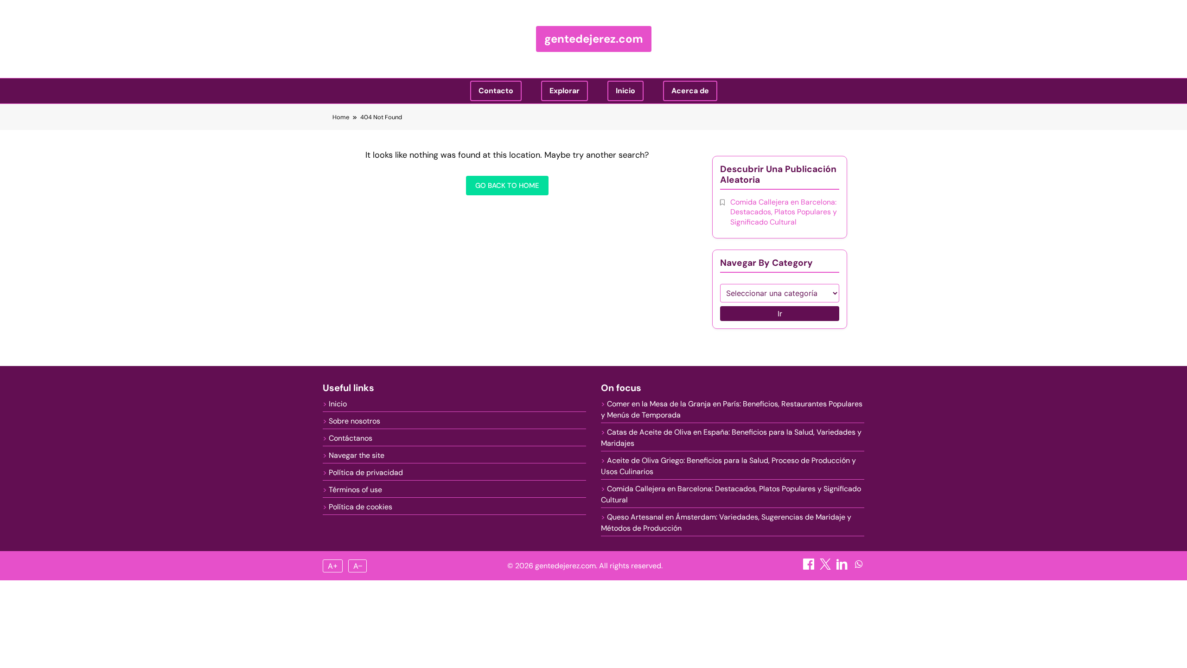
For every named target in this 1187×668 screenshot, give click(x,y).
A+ (333, 566)
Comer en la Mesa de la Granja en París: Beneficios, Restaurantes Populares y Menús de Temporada (731, 409)
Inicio (625, 91)
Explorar (564, 91)
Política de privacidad (366, 472)
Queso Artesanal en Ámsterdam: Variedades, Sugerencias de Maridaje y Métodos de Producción (726, 522)
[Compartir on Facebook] (809, 567)
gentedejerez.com (593, 39)
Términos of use (355, 490)
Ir (780, 313)
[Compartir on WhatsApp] (858, 567)
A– (357, 566)
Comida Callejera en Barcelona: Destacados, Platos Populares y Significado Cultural (783, 212)
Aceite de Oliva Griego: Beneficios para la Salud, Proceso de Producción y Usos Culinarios (728, 466)
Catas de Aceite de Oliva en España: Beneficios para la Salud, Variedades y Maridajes (731, 437)
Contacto (496, 91)
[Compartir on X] (826, 567)
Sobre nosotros (354, 421)
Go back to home (507, 185)
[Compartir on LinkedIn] (842, 567)
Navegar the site (356, 455)
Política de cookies (360, 507)
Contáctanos (350, 438)
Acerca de (690, 91)
